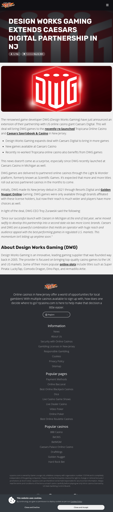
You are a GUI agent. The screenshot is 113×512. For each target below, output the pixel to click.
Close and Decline (32, 507)
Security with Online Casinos (56, 341)
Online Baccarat (57, 384)
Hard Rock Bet (56, 461)
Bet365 (56, 437)
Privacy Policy (56, 361)
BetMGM (56, 442)
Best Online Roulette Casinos (56, 419)
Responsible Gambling (56, 351)
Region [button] (50, 314)
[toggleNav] (107, 5)
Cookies (56, 356)
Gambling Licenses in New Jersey (56, 346)
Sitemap (56, 366)
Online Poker (56, 414)
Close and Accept (81, 507)
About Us (56, 336)
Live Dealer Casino (56, 404)
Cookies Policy (76, 501)
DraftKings (56, 451)
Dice (56, 394)
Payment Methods (56, 379)
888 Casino (56, 432)
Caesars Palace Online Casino (56, 447)
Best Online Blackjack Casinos (56, 389)
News (56, 331)
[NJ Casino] (14, 5)
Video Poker (56, 409)
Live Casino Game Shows (57, 399)
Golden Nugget (56, 456)
